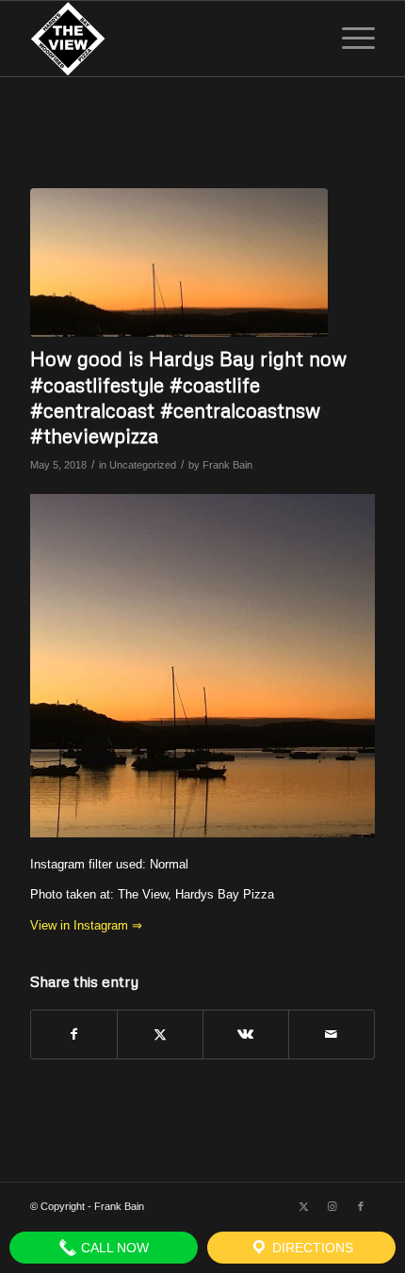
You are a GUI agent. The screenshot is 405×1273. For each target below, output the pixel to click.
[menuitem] (349, 38)
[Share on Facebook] (74, 1034)
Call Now (113, 1247)
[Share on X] (160, 1034)
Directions (310, 1247)
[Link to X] (304, 1206)
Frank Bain (227, 464)
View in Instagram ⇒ (86, 925)
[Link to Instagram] (332, 1206)
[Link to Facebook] (361, 1206)
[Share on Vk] (245, 1034)
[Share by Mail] (331, 1034)
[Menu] (349, 38)
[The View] (167, 38)
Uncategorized (142, 464)
